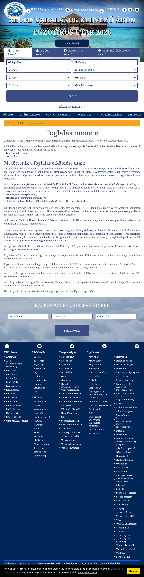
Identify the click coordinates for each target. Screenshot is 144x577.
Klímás (119, 403)
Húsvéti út (121, 368)
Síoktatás (120, 489)
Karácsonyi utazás (43, 409)
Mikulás (38, 428)
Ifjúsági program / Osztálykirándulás (70, 388)
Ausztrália (11, 356)
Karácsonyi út (123, 384)
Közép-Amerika (13, 405)
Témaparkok (122, 504)
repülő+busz (40, 376)
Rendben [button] (133, 571)
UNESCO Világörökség (126, 523)
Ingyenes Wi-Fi (123, 376)
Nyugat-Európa (13, 417)
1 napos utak (67, 356)
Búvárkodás (94, 376)
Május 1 (120, 430)
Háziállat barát (96, 433)
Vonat (36, 391)
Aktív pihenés (95, 360)
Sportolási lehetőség (126, 492)
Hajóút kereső (42, 52)
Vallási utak (122, 531)
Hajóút (64, 384)
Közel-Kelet (11, 401)
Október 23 (121, 463)
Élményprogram (96, 391)
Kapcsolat (134, 114)
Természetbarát (123, 512)
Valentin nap (40, 455)
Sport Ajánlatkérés (109, 114)
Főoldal (8, 114)
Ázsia (8, 360)
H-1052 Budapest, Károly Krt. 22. (46, 11)
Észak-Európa (12, 390)
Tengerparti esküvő (70, 432)
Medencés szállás (124, 438)
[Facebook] (124, 9)
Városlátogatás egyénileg (123, 540)
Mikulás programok (125, 448)
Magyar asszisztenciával (124, 419)
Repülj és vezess (124, 475)
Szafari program (124, 496)
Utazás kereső (14, 52)
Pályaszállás (122, 467)
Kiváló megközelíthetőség (125, 398)
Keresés (72, 96)
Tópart (119, 520)
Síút (63, 417)
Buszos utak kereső (73, 52)
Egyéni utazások (29, 114)
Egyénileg (38, 364)
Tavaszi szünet (41, 451)
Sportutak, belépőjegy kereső (114, 52)
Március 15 (121, 434)
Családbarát (94, 380)
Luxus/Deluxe (123, 415)
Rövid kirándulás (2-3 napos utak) (127, 480)
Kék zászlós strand (125, 393)
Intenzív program (124, 380)
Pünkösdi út (122, 471)
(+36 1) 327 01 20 (111, 11)
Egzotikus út (67, 368)
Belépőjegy (66, 360)
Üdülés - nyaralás (70, 447)
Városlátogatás (68, 440)
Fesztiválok (66, 372)
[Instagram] (104, 346)
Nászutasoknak (123, 452)
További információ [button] (87, 572)
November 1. (40, 436)
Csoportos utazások (59, 114)
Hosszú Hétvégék (124, 364)
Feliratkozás (72, 330)
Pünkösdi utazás (42, 444)
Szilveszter (39, 448)
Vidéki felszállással (125, 549)
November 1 (122, 456)
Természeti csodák (70, 436)
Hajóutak (10, 393)
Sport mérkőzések (70, 420)
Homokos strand (124, 360)
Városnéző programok (72, 444)
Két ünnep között (42, 417)
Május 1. (38, 420)
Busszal (37, 356)
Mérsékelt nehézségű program (126, 443)
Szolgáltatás (39, 387)
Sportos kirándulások (71, 424)
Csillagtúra (94, 384)
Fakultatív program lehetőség (98, 396)
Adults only (10, 563)
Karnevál (38, 413)
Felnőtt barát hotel (98, 401)
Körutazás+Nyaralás (71, 409)
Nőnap (37, 432)
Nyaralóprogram (69, 413)
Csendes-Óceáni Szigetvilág (14, 365)
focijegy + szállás (90, 563)
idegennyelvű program (127, 372)
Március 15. (39, 424)
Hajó (36, 372)
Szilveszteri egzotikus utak (46, 563)
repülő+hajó (40, 380)
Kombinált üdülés (111, 563)
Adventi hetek (41, 401)
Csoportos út (95, 387)
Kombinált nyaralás (71, 393)
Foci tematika (95, 409)
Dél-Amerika (12, 374)
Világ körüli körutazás (17, 420)
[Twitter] (72, 346)
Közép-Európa (13, 409)
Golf (91, 413)
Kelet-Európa (12, 397)
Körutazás (66, 405)
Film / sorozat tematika (100, 405)
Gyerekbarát (95, 417)
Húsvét (37, 405)
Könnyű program (124, 411)
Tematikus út (67, 428)
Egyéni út (66, 364)
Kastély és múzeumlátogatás (125, 388)
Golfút (64, 376)
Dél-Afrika (11, 370)
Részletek (114, 43)
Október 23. (39, 440)
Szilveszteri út (123, 500)
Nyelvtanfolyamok (125, 460)
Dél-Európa (11, 378)
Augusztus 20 (95, 364)
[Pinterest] (137, 346)
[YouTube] (39, 346)
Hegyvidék (121, 356)
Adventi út (94, 356)
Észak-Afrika (12, 382)
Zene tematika (123, 556)
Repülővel (39, 384)
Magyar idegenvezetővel (124, 425)
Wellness (120, 553)
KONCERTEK (84, 114)
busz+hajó (39, 360)
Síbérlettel (121, 485)
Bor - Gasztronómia (98, 372)
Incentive (24, 563)
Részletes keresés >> (72, 106)
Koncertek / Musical (71, 397)
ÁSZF (20, 123)
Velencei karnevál (125, 545)
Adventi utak (70, 563)
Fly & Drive (39, 368)
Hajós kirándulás (97, 429)
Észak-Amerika (13, 386)
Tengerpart (121, 508)
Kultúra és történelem (72, 401)
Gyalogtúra (66, 380)
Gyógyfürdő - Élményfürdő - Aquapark (96, 422)
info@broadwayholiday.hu (84, 9)
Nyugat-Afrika (13, 413)
